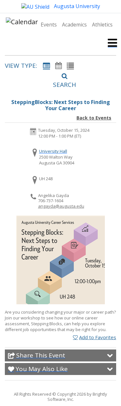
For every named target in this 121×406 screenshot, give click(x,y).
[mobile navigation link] (112, 42)
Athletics (102, 24)
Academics (74, 24)
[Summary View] (46, 65)
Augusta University (76, 6)
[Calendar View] (58, 65)
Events (49, 24)
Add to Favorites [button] (97, 337)
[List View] (70, 65)
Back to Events (93, 118)
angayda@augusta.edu (61, 206)
